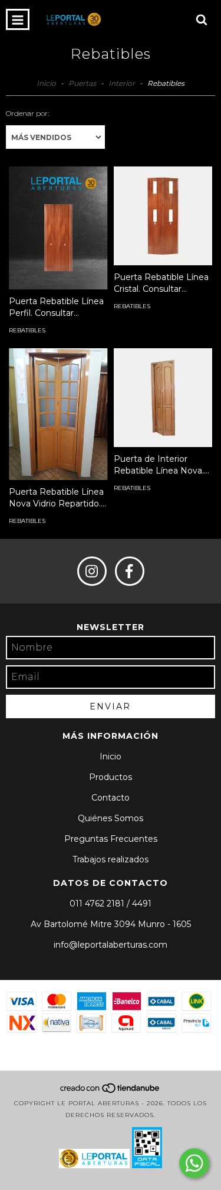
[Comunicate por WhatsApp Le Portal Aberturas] (194, 1163)
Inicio (46, 83)
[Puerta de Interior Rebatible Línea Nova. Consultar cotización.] (163, 397)
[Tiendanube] (110, 1091)
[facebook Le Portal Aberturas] (129, 571)
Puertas (82, 83)
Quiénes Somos (110, 818)
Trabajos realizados (110, 859)
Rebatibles (27, 330)
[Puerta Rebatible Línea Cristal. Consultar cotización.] (163, 215)
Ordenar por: (27, 113)
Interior (121, 83)
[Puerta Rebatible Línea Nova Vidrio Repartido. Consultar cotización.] (58, 413)
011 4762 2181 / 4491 (110, 903)
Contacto (110, 797)
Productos (110, 777)
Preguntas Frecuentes (110, 839)
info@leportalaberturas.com (110, 944)
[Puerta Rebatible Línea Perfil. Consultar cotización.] (58, 227)
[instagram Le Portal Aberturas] (92, 571)
